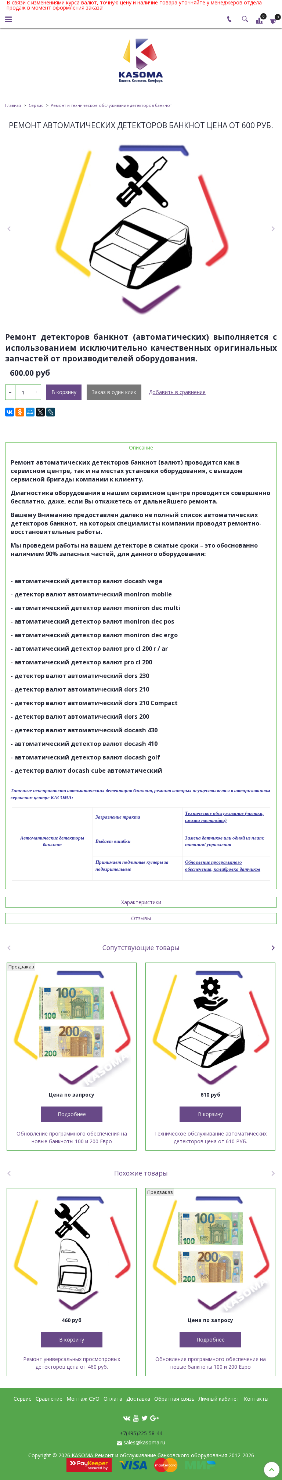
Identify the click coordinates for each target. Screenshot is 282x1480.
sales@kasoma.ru (144, 1442)
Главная (13, 105)
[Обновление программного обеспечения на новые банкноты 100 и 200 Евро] (71, 1027)
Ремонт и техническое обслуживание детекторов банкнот (111, 105)
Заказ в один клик (114, 392)
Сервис (36, 105)
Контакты (256, 1398)
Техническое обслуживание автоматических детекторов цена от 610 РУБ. (210, 1137)
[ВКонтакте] (9, 412)
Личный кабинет (219, 1398)
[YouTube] (136, 1418)
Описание (141, 447)
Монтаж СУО (83, 1398)
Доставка (138, 1398)
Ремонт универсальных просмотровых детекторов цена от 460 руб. (71, 1363)
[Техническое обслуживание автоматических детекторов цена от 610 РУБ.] (210, 1027)
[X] (40, 412)
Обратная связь (174, 1398)
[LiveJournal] (50, 412)
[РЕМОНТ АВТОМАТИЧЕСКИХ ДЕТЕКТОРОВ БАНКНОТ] (141, 229)
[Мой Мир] (30, 412)
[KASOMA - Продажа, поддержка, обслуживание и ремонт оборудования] (141, 59)
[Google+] (154, 1418)
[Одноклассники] (19, 412)
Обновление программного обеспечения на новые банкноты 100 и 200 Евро (72, 1137)
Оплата (113, 1398)
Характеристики (141, 902)
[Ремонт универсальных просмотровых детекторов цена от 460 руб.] (71, 1253)
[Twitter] (144, 1418)
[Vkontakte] (126, 1418)
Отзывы (141, 918)
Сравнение (49, 1398)
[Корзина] (273, 20)
